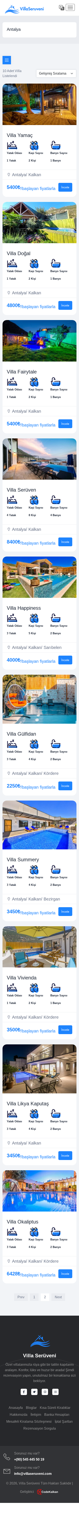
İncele (65, 187)
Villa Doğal (18, 253)
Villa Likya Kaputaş (28, 1103)
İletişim (36, 1414)
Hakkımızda (18, 1414)
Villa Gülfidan (21, 734)
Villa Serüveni (39, 1355)
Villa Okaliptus (22, 1222)
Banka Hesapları (56, 1414)
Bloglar (31, 1407)
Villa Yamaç (20, 135)
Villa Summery (23, 859)
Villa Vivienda (21, 977)
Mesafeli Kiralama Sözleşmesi (29, 1421)
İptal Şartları (64, 1421)
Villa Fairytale (22, 372)
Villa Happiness (24, 608)
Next (58, 1297)
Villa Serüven (21, 490)
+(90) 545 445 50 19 (29, 1459)
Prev (20, 1297)
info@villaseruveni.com (33, 1473)
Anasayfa (16, 1407)
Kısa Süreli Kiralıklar (55, 1407)
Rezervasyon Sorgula (39, 1428)
